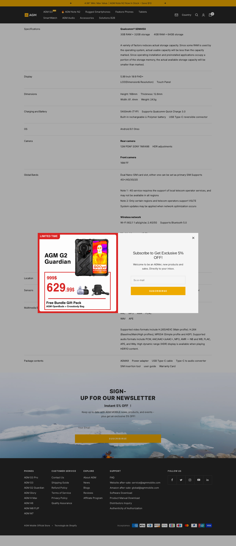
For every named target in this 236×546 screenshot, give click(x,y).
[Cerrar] (193, 238)
